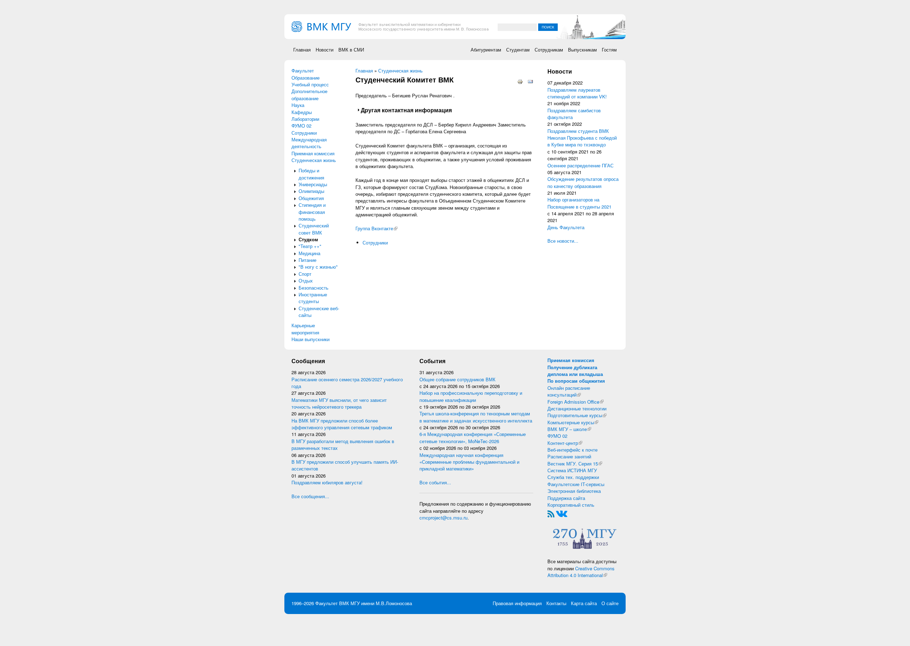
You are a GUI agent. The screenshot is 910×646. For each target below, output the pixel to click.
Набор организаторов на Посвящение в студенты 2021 (579, 203)
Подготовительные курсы (576, 415)
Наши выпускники (310, 339)
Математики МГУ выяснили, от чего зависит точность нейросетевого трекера (339, 403)
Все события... (435, 482)
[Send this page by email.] (530, 81)
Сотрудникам (549, 49)
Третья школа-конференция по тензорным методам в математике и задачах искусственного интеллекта (475, 417)
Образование (305, 77)
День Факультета (565, 227)
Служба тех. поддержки (573, 477)
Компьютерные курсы (572, 422)
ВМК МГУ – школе (569, 429)
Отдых (306, 280)
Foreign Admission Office (575, 401)
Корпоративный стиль (570, 504)
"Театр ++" (310, 246)
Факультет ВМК (332, 603)
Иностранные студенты (313, 298)
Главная (302, 49)
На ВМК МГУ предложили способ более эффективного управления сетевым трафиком (341, 424)
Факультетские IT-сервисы (575, 484)
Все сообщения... (310, 496)
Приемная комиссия (312, 153)
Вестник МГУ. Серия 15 (574, 463)
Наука (297, 105)
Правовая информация (517, 603)
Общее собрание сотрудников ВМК (457, 379)
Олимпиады (311, 191)
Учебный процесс (310, 84)
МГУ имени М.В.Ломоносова (381, 603)
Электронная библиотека (574, 491)
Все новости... (562, 240)
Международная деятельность (309, 143)
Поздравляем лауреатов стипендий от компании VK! (577, 93)
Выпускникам (582, 49)
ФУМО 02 (301, 125)
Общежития (311, 198)
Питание (307, 260)
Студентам (518, 49)
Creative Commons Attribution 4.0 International (581, 571)
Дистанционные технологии (576, 408)
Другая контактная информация (406, 110)
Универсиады (313, 184)
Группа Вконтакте (376, 228)
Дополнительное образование (309, 94)
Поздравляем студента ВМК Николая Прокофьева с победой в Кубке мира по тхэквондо (582, 138)
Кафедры (301, 112)
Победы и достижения (311, 174)
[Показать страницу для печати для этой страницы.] (520, 81)
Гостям (609, 49)
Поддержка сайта (566, 498)
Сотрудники (304, 132)
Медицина (309, 253)
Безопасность (313, 287)
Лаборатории (305, 118)
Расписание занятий (569, 456)
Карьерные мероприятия (305, 328)
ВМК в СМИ (351, 49)
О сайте (610, 603)
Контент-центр (564, 443)
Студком (308, 239)
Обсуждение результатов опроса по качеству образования (583, 182)
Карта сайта (584, 603)
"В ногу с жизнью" (318, 266)
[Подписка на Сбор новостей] (551, 513)
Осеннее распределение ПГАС (580, 165)
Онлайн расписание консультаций (568, 391)
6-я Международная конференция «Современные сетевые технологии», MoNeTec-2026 (472, 437)
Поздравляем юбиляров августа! (327, 482)
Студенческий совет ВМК (314, 229)
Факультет (302, 70)
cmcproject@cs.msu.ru (443, 517)
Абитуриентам (486, 49)
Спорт (305, 273)
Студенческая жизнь (313, 160)
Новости (324, 49)
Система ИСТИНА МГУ (572, 470)
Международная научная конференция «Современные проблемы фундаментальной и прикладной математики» (469, 462)
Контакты (556, 603)
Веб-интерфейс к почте (572, 449)
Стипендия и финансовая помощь (312, 211)
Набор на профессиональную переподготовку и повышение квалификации (470, 396)
